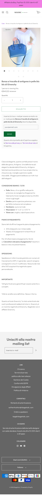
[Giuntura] (36, 350)
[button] (21, 47)
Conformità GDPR (21, 383)
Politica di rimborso (21, 390)
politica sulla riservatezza (21, 376)
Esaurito (21, 109)
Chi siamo (21, 369)
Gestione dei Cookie (21, 380)
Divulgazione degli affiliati (21, 387)
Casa (3, 23)
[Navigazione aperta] (3, 12)
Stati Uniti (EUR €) (20, 460)
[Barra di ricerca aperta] (8, 12)
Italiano (20, 467)
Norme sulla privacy (12, 143)
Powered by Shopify (27, 487)
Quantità (5, 95)
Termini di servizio (29, 143)
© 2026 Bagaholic (14, 487)
